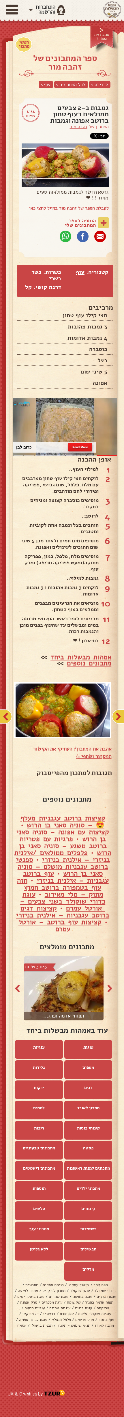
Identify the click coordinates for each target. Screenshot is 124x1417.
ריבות (39, 1128)
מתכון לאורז (88, 1108)
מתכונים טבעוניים (39, 1148)
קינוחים (88, 1208)
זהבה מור (78, 127)
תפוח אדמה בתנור (99, 1302)
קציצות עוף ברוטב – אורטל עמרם (60, 925)
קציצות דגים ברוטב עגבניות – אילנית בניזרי (62, 911)
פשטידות (88, 1229)
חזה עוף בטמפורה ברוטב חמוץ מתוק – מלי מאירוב (60, 887)
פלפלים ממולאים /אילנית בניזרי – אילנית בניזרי (62, 856)
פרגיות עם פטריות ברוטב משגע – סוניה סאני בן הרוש (65, 845)
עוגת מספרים (52, 1302)
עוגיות (39, 1047)
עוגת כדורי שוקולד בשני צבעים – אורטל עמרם (62, 901)
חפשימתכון (24, 44)
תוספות (39, 1188)
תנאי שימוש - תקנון (73, 1325)
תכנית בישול (41, 1325)
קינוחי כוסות (88, 1128)
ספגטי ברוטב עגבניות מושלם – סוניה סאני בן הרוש (62, 866)
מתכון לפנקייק (53, 1290)
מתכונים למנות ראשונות (88, 1168)
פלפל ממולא (61, 1319)
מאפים (88, 1067)
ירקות (39, 1088)
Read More (80, 447)
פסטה (88, 1148)
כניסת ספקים (53, 1285)
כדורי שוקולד (105, 1290)
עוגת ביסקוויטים (30, 1296)
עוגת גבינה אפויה (33, 1319)
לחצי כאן (37, 208)
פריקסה (103, 1308)
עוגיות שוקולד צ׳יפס (94, 1314)
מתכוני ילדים (88, 1188)
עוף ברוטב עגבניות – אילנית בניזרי (66, 877)
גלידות (39, 1067)
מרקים (88, 1269)
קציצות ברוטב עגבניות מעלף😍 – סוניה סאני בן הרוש (62, 821)
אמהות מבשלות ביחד (80, 657)
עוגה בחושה (82, 1296)
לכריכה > (99, 84)
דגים (88, 1088)
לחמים (39, 1108)
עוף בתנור (106, 1319)
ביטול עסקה (78, 1285)
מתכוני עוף (39, 1229)
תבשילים (88, 1249)
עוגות (88, 1047)
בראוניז (49, 1314)
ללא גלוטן (39, 1249)
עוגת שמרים (58, 1296)
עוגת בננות (83, 1308)
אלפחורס (67, 1314)
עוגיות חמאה (35, 1308)
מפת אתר (100, 1285)
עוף (80, 272)
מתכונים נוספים (89, 663)
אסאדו (21, 1325)
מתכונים (31, 1285)
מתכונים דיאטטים (39, 1168)
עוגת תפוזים (106, 1296)
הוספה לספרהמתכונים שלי (80, 222)
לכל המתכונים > (70, 84)
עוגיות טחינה (60, 1308)
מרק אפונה (28, 1302)
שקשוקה (74, 1302)
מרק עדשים (84, 1319)
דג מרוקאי (30, 1314)
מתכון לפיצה (28, 1290)
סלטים (39, 1208)
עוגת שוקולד (80, 1290)
